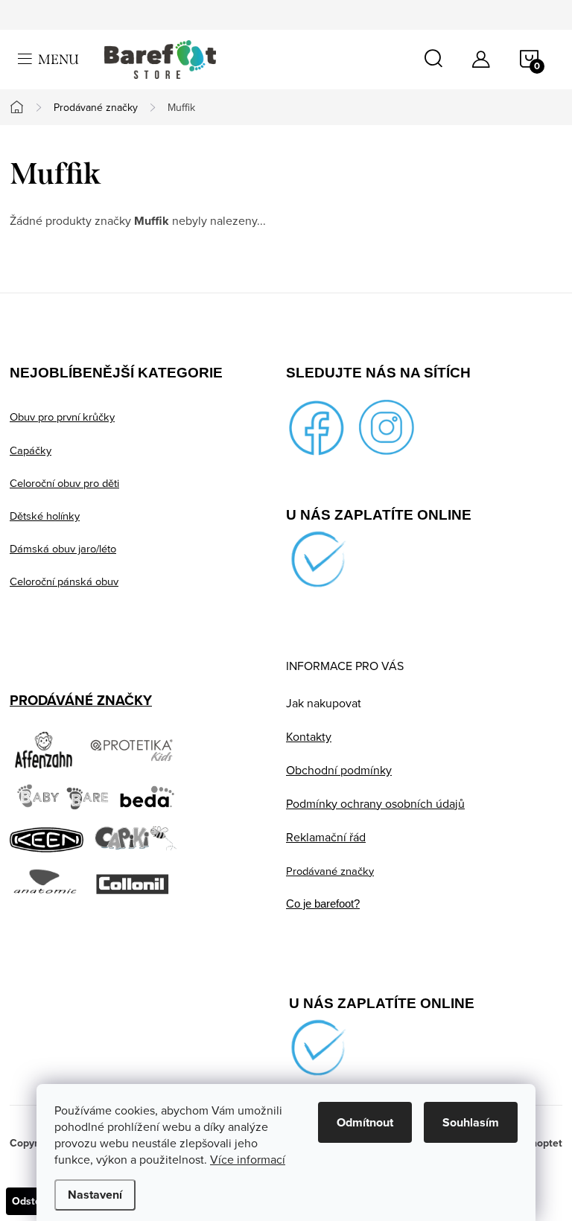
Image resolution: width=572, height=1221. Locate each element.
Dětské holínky (45, 515)
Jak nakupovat (323, 703)
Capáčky (30, 450)
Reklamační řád (326, 837)
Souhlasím (470, 1122)
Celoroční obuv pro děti (64, 483)
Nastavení (95, 1194)
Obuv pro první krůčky (62, 416)
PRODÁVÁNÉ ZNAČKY (81, 700)
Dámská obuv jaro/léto (63, 548)
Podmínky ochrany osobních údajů (375, 803)
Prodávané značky (330, 871)
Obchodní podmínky (339, 770)
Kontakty (308, 736)
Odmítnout (365, 1122)
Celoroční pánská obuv (64, 581)
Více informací (247, 1159)
